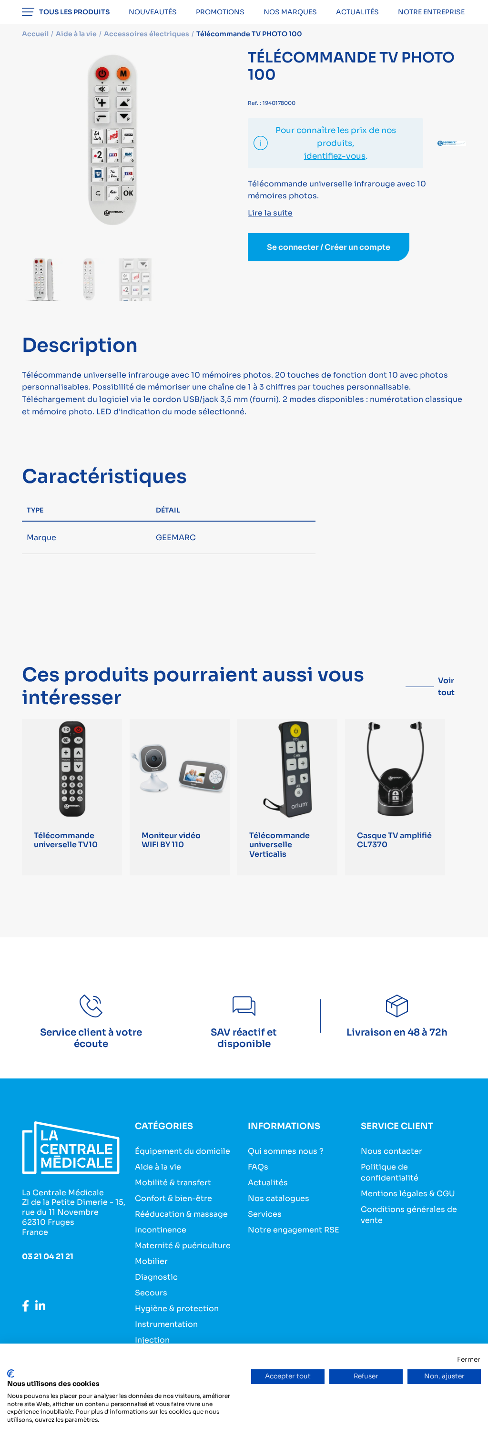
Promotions (220, 12)
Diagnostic (156, 1277)
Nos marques (290, 12)
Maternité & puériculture (183, 1246)
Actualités (357, 12)
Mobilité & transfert (173, 1183)
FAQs (258, 1167)
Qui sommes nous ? (286, 1151)
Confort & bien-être (173, 1198)
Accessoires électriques (146, 34)
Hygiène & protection (177, 1309)
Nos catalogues (278, 1198)
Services (265, 1214)
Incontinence (160, 1230)
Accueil (35, 34)
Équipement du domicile (182, 1151)
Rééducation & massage (181, 1214)
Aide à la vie (158, 1167)
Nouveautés (153, 12)
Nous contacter (391, 1151)
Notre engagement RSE (293, 1230)
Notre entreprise (431, 12)
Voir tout (446, 687)
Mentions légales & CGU (408, 1194)
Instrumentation (166, 1324)
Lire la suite (270, 213)
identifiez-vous (335, 156)
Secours (151, 1293)
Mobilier (151, 1261)
